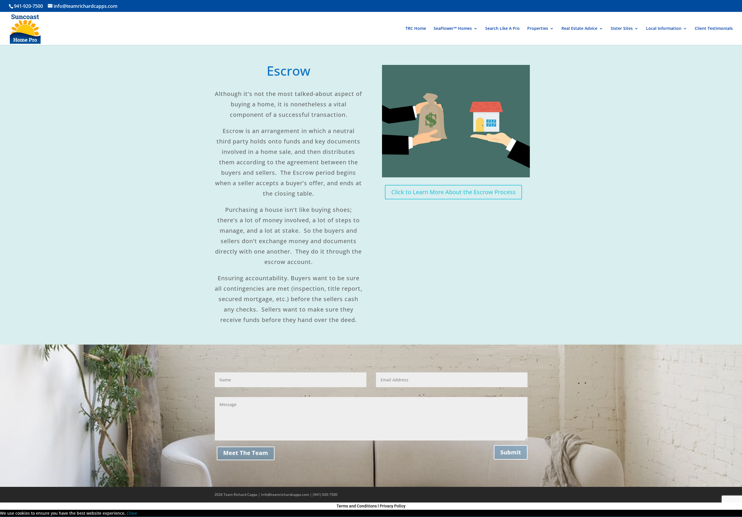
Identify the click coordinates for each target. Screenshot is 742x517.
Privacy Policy (392, 506)
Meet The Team (245, 453)
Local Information (663, 28)
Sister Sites (622, 28)
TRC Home (415, 28)
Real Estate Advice (579, 28)
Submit (510, 452)
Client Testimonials (714, 28)
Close (132, 513)
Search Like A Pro (502, 28)
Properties (537, 28)
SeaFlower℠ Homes (453, 28)
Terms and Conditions (357, 506)
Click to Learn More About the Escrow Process (453, 192)
